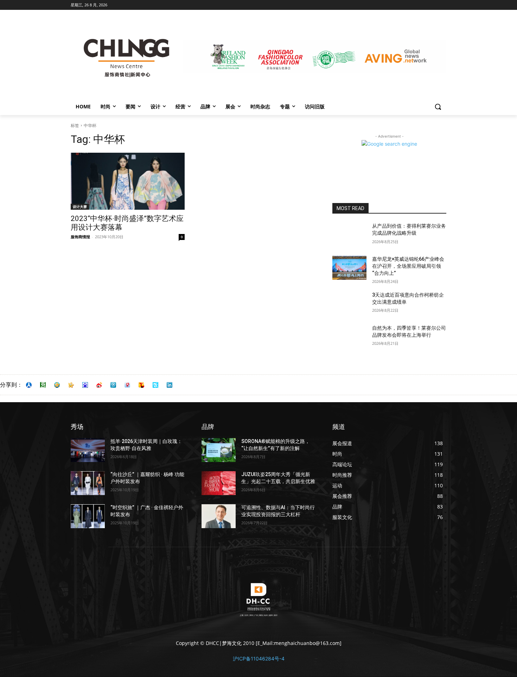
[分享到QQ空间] (57, 385)
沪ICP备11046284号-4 (259, 659)
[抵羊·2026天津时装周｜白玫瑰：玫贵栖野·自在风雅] (88, 450)
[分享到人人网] (29, 385)
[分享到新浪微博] (99, 385)
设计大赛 (80, 206)
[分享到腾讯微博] (113, 385)
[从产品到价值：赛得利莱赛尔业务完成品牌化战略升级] (349, 235)
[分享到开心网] (71, 385)
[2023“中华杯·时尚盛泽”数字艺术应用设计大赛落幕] (128, 181)
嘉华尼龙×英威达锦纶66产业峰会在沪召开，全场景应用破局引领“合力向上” (408, 266)
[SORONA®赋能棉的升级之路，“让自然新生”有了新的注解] (219, 450)
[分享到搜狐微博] (141, 385)
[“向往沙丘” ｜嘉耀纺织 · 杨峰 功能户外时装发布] (88, 483)
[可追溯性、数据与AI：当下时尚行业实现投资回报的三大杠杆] (219, 516)
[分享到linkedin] (169, 385)
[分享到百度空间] (85, 385)
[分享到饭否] (155, 385)
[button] (437, 106)
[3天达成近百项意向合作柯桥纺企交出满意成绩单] (349, 304)
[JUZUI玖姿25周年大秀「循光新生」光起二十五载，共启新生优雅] (219, 483)
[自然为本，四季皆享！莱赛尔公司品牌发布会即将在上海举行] (349, 337)
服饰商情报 (80, 236)
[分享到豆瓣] (43, 385)
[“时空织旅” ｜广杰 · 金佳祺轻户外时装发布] (88, 516)
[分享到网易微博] (127, 385)
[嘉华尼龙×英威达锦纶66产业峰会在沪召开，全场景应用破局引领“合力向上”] (349, 268)
